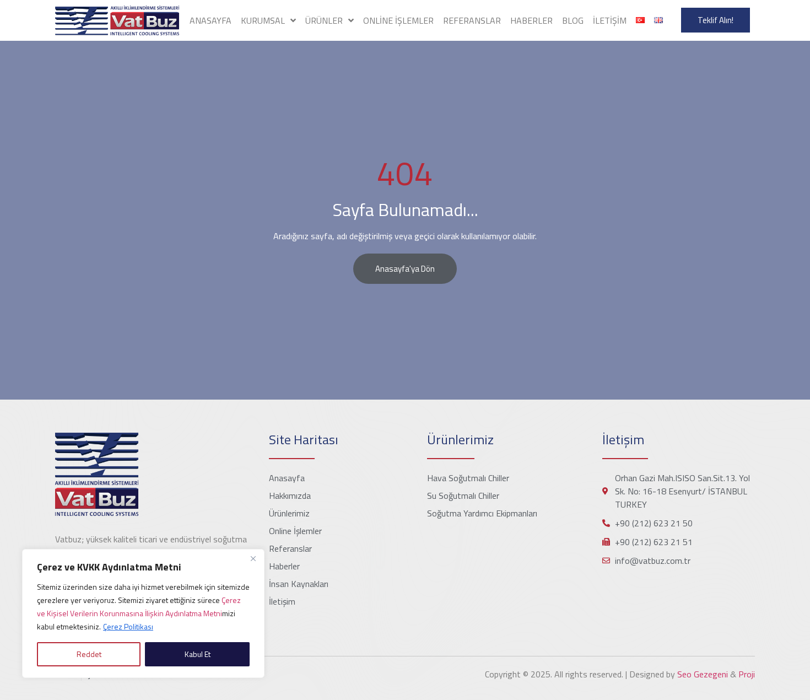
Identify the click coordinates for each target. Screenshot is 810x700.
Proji (746, 674)
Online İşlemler (398, 20)
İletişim (610, 20)
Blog (573, 20)
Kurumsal (263, 20)
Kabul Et (197, 654)
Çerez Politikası (128, 626)
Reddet (89, 654)
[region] (143, 613)
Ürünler (324, 20)
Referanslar (472, 20)
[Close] (253, 558)
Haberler (531, 20)
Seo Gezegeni (702, 674)
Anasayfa (210, 20)
